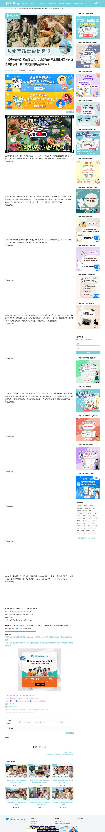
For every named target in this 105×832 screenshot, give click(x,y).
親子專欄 (11, 8)
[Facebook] (72, 112)
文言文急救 (79, 525)
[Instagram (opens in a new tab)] (99, 3)
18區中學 (85, 505)
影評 (89, 523)
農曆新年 (79, 533)
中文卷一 (96, 513)
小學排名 (94, 520)
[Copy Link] (66, 112)
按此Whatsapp (11, 707)
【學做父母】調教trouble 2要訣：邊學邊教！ (16, 803)
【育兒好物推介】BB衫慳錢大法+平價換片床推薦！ (63, 781)
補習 (78, 530)
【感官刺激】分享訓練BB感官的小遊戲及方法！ (63, 803)
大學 (89, 515)
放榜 (93, 523)
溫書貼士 (95, 525)
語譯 (94, 530)
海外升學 (89, 525)
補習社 (82, 530)
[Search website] (82, 3)
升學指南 (84, 515)
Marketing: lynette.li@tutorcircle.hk (62, 823)
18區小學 (91, 505)
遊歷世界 (84, 533)
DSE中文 (79, 510)
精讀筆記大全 (83, 528)
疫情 (78, 528)
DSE (93, 508)
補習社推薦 (88, 530)
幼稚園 (84, 523)
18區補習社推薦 (87, 508)
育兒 (95, 528)
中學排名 (90, 513)
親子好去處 (42, 747)
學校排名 (89, 518)
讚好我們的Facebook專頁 (87, 538)
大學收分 (79, 518)
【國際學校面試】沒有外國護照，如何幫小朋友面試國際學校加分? (40, 781)
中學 (85, 513)
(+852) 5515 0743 (58, 821)
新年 (85, 525)
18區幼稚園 (79, 508)
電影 (89, 533)
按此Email (9, 704)
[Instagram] (9, 728)
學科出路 (79, 520)
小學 (89, 520)
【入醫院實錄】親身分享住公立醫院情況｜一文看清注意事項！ (40, 803)
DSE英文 (85, 510)
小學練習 (79, 523)
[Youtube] (12, 728)
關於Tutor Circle (34, 821)
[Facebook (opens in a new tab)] (96, 3)
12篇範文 (79, 505)
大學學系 (94, 515)
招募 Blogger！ (34, 823)
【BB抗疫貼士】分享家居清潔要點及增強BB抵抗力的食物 (16, 781)
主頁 (6, 8)
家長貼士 (84, 520)
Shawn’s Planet (9, 70)
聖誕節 (90, 528)
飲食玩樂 (94, 533)
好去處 (84, 518)
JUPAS (90, 510)
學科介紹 (95, 518)
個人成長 (79, 515)
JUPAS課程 (79, 513)
